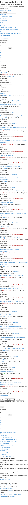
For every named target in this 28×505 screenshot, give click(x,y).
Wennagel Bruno (6, 95)
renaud (14, 367)
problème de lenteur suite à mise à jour (10, 326)
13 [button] (0, 61)
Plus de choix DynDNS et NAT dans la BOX (12, 349)
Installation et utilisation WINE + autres (10, 105)
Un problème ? (6, 35)
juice (3, 373)
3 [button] (0, 54)
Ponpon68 (5, 217)
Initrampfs (2, 93)
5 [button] (0, 58)
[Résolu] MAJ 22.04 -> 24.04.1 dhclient (10, 238)
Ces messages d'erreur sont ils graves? (11, 116)
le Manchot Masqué (7, 74)
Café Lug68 (10, 76)
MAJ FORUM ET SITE (6, 73)
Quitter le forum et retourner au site (10, 33)
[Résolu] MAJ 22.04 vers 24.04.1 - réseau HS (12, 302)
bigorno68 (5, 339)
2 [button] (0, 52)
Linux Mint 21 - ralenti (6, 360)
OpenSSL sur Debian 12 (7, 155)
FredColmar (5, 266)
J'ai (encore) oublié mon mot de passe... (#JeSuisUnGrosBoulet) (11, 383)
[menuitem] (6, 16)
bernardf (4, 204)
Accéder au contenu (5, 10)
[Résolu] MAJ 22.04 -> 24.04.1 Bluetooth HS (12, 288)
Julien (3, 362)
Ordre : (14, 401)
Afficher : (2, 399)
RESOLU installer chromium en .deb (10, 166)
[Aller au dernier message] (13, 82)
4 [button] (0, 56)
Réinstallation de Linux (6, 202)
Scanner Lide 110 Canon (7, 315)
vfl (12, 82)
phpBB (10, 490)
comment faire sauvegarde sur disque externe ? (13, 337)
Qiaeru (19, 494)
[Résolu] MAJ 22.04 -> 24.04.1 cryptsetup (11, 275)
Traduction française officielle (8, 494)
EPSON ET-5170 (4, 227)
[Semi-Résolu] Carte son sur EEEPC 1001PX (12, 191)
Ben (4, 106)
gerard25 (4, 118)
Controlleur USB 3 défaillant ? (8, 371)
